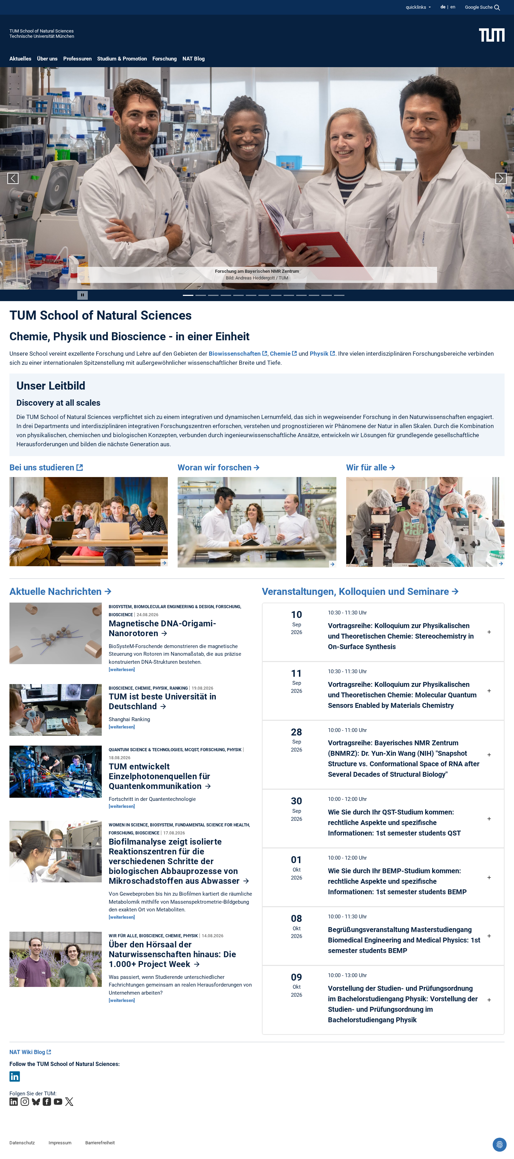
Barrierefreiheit (100, 1142)
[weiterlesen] (122, 669)
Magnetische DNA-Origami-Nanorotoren (162, 628)
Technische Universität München (41, 36)
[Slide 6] (251, 295)
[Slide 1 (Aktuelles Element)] (188, 295)
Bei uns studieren (41, 467)
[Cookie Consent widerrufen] (500, 1145)
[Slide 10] (301, 295)
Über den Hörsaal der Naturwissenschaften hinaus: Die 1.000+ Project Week (172, 954)
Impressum (60, 1142)
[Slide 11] (314, 295)
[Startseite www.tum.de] (492, 34)
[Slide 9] (289, 295)
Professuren (77, 59)
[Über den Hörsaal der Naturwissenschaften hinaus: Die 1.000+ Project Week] (55, 961)
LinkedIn (14, 1076)
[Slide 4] (226, 295)
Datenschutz (22, 1142)
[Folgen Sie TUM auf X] (69, 1101)
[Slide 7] (263, 295)
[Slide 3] (213, 295)
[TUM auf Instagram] (25, 1101)
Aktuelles (20, 59)
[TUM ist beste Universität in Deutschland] (55, 712)
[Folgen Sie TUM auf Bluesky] (36, 1101)
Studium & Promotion (122, 59)
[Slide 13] (339, 295)
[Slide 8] (276, 295)
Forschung (164, 59)
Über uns (47, 59)
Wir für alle (366, 467)
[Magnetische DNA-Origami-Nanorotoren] (55, 635)
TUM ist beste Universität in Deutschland (162, 701)
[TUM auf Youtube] (58, 1101)
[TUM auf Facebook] (47, 1101)
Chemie (280, 353)
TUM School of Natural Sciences (41, 31)
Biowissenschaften (235, 353)
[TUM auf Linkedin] (13, 1101)
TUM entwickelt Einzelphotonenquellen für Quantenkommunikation (159, 776)
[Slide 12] (326, 295)
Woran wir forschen (214, 467)
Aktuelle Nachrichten (55, 591)
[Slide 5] (238, 295)
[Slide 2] (200, 295)
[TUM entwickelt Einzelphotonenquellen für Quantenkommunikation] (55, 773)
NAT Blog (194, 59)
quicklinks (416, 7)
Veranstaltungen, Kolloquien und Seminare (355, 591)
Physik (319, 353)
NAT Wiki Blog (27, 1052)
